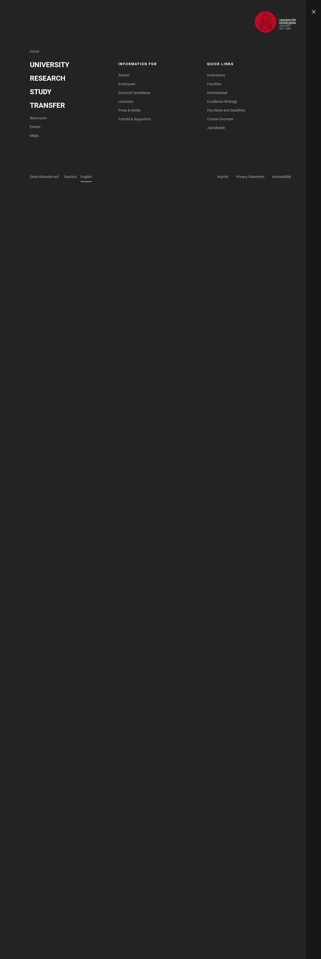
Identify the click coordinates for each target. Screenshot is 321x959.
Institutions (216, 75)
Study (40, 92)
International (217, 93)
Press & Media (129, 110)
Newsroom (38, 118)
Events (35, 127)
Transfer (47, 105)
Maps (34, 136)
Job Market (216, 128)
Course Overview (220, 119)
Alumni (123, 75)
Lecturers (125, 102)
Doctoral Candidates (134, 93)
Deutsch (70, 177)
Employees (126, 84)
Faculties (214, 84)
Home (34, 51)
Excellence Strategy (222, 102)
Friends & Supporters (134, 119)
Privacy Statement (250, 177)
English (86, 177)
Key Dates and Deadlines (226, 110)
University (49, 65)
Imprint (222, 177)
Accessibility (281, 177)
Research (47, 78)
